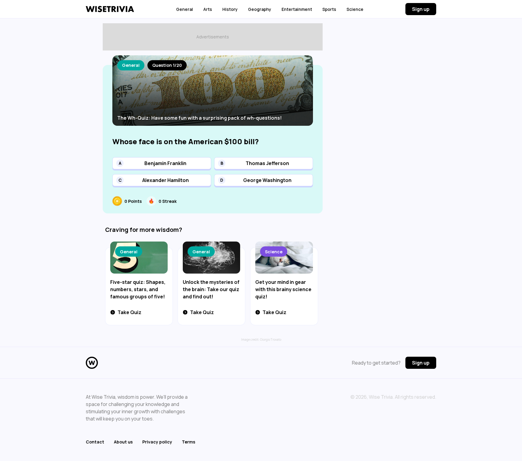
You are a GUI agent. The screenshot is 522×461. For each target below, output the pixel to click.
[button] (161, 163)
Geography (259, 9)
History (230, 9)
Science (354, 9)
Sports (329, 9)
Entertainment (297, 9)
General (184, 9)
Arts (207, 9)
